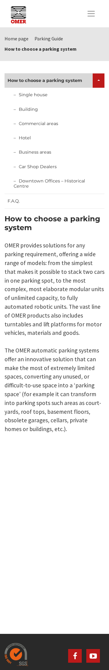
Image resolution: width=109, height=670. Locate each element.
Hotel (25, 138)
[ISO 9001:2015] (54, 654)
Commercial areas (38, 123)
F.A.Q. (14, 201)
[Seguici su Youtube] (93, 656)
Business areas (35, 152)
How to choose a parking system (45, 80)
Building (28, 109)
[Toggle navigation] (91, 13)
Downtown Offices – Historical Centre (49, 183)
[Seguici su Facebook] (75, 656)
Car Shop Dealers (38, 166)
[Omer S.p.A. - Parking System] (18, 13)
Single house (33, 94)
